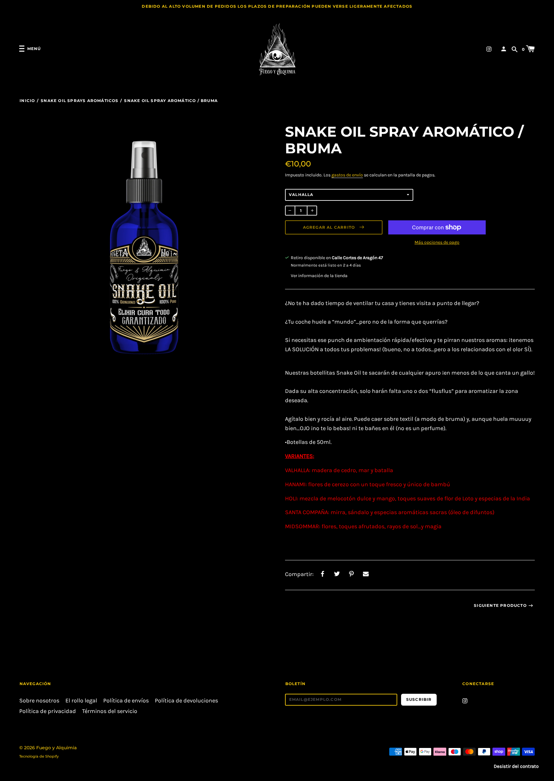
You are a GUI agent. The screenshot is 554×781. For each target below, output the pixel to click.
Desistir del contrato (516, 766)
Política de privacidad (47, 711)
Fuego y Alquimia (56, 748)
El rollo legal (81, 700)
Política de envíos (126, 700)
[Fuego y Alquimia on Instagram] (488, 49)
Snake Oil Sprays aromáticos (79, 100)
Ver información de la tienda (319, 275)
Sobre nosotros (39, 700)
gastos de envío (347, 175)
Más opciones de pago (437, 242)
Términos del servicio (109, 711)
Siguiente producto (500, 605)
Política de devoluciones (186, 700)
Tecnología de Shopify (39, 756)
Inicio (27, 100)
